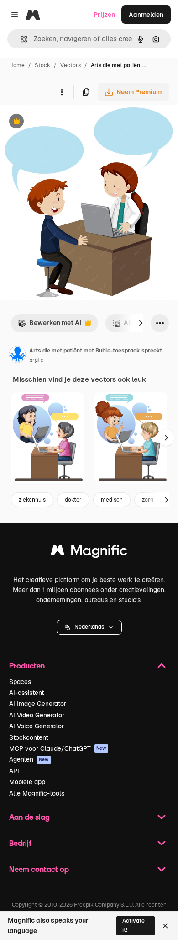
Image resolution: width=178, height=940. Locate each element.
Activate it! (133, 925)
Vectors (70, 65)
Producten (27, 665)
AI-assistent (26, 693)
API (14, 771)
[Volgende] (140, 323)
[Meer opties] (61, 92)
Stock (42, 65)
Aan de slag (29, 817)
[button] (89, 627)
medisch (112, 499)
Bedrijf (20, 843)
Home (17, 65)
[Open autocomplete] (20, 39)
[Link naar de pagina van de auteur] (17, 355)
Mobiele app (27, 782)
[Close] (165, 925)
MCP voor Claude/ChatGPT (57, 748)
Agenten (29, 759)
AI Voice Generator (36, 726)
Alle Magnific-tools (36, 793)
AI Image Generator (37, 704)
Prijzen (104, 15)
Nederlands (89, 626)
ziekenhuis (32, 499)
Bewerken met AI (49, 325)
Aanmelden (146, 15)
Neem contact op (39, 869)
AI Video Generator (36, 715)
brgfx (36, 360)
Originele (60, 122)
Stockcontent (28, 737)
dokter (73, 499)
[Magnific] (89, 552)
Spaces (20, 682)
